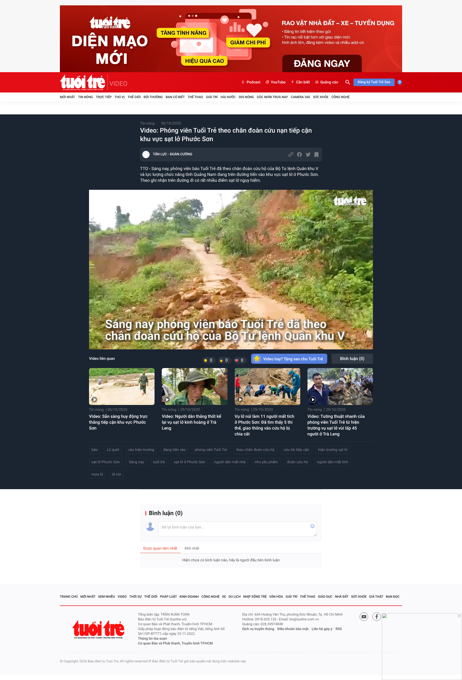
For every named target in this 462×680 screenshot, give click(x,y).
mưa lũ (97, 474)
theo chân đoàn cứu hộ (255, 450)
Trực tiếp (104, 97)
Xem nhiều (106, 596)
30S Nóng (246, 97)
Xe (224, 596)
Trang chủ (69, 596)
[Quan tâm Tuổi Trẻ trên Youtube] (364, 616)
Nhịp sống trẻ (255, 596)
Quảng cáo (329, 82)
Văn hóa (276, 596)
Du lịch (235, 596)
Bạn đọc (392, 596)
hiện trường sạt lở (332, 450)
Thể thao (195, 97)
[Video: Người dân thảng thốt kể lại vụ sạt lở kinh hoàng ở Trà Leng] (194, 386)
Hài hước (228, 97)
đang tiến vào (174, 450)
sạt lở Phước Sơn (105, 462)
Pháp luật (168, 596)
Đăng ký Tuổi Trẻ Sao (374, 82)
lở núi (116, 474)
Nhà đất (342, 596)
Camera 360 (300, 97)
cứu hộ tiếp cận (296, 450)
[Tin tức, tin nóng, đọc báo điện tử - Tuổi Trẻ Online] (84, 82)
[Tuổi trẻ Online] (99, 629)
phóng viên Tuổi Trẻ (211, 450)
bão (94, 450)
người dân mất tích (332, 462)
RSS (339, 629)
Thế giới (134, 97)
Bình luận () (352, 358)
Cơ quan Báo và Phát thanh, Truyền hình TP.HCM (175, 644)
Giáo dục (325, 596)
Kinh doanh (189, 596)
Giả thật (376, 596)
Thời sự (135, 596)
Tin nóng (85, 97)
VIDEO (118, 83)
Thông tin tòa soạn (152, 639)
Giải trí (212, 97)
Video (122, 596)
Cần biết (303, 82)
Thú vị (119, 97)
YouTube (278, 82)
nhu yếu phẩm (266, 462)
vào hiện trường (141, 450)
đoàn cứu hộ (297, 462)
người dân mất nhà (230, 462)
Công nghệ (340, 97)
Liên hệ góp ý (322, 629)
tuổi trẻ (159, 462)
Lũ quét (113, 450)
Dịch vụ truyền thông (258, 629)
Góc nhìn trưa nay (272, 97)
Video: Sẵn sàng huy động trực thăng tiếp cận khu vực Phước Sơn (118, 422)
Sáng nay (136, 462)
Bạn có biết (175, 97)
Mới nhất (67, 97)
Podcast (253, 82)
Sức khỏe (321, 97)
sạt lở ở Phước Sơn (189, 462)
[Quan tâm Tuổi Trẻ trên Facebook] (376, 616)
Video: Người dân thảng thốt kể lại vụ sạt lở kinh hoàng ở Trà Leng (191, 422)
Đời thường (153, 97)
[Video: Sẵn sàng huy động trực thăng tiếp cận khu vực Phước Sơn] (122, 386)
